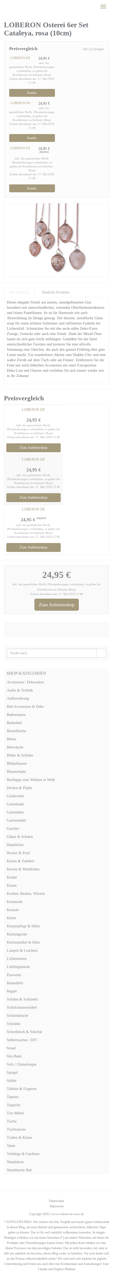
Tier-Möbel (15, 1113)
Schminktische (17, 1016)
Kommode (14, 902)
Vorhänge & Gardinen (23, 1154)
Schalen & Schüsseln (22, 999)
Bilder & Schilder (20, 755)
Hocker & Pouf (18, 853)
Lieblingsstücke (18, 967)
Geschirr (13, 829)
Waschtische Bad (19, 1170)
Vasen (11, 1146)
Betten (11, 739)
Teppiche (13, 1105)
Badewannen (16, 715)
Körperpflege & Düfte (23, 926)
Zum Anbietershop (33, 448)
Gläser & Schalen (20, 837)
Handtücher (15, 845)
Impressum (57, 1206)
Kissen (12, 885)
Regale (12, 991)
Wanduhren (15, 1162)
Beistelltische (16, 731)
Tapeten (12, 1097)
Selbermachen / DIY (22, 1040)
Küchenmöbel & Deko (23, 942)
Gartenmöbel (16, 820)
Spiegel (12, 1072)
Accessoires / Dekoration (25, 682)
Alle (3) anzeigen (93, 49)
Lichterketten (17, 959)
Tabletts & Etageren (22, 1089)
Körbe (11, 918)
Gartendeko (15, 812)
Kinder (12, 877)
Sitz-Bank (14, 1056)
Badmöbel (14, 723)
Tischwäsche (16, 1129)
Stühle (11, 1081)
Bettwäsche (15, 747)
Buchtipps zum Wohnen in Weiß (31, 780)
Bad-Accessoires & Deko (25, 707)
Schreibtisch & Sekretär (24, 1032)
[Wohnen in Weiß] (4, 6)
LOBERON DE (20, 58)
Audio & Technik (20, 690)
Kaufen (32, 93)
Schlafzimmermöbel (22, 1007)
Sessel (11, 1048)
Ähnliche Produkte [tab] (56, 292)
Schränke (13, 1024)
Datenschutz (56, 1201)
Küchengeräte (17, 934)
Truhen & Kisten (19, 1138)
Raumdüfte (15, 983)
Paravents (14, 975)
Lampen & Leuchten (22, 951)
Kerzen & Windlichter (23, 869)
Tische (12, 1121)
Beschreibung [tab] (19, 292)
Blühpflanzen (17, 763)
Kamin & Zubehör (20, 861)
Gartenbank (15, 804)
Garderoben (15, 796)
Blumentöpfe (16, 772)
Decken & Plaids (19, 788)
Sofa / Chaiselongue (22, 1064)
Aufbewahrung (18, 698)
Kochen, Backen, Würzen (26, 894)
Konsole (13, 910)
